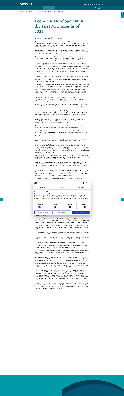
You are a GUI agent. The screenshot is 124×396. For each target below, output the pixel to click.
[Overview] (122, 199)
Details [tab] (62, 187)
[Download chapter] (122, 13)
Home (21, 11)
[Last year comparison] (122, 16)
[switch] (55, 207)
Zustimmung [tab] (43, 187)
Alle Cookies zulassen (81, 212)
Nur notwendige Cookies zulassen (43, 212)
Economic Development (41, 11)
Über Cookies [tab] (81, 187)
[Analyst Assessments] (1, 199)
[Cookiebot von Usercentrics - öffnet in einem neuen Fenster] (84, 183)
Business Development (29, 11)
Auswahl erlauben (62, 212)
